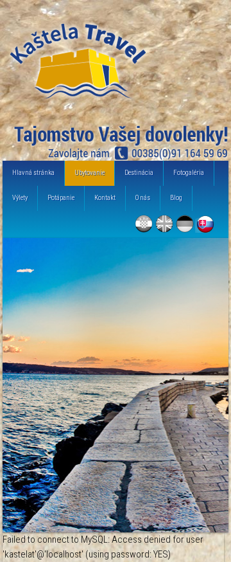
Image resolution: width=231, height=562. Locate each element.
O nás (142, 198)
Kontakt (105, 198)
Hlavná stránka (33, 172)
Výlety (20, 198)
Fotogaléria (188, 172)
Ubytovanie (89, 172)
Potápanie (60, 198)
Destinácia (138, 172)
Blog (176, 198)
